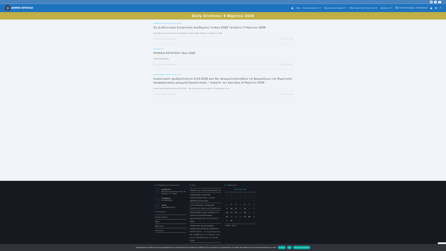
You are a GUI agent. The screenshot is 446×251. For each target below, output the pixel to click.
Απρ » (234, 225)
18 (236, 213)
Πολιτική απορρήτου (301, 247)
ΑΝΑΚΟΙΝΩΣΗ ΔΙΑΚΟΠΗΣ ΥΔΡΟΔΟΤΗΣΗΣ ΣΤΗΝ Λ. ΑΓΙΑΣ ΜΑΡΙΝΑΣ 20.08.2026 (202, 198)
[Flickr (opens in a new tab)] (435, 2)
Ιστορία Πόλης (161, 217)
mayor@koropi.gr (168, 207)
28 (249, 217)
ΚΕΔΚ (157, 222)
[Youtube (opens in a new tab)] (439, 2)
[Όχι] (443, 247)
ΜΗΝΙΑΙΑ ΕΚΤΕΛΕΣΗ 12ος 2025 (174, 52)
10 (231, 209)
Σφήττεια (159, 226)
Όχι (289, 247)
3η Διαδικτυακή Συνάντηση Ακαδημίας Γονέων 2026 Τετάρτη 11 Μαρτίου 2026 (209, 27)
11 (236, 209)
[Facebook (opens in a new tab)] (431, 2)
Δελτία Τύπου (171, 23)
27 (245, 217)
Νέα (179, 23)
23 (227, 217)
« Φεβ (227, 225)
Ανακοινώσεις (158, 23)
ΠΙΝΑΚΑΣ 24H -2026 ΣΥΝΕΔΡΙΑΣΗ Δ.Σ (205, 190)
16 (227, 213)
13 (245, 209)
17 (231, 213)
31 (231, 221)
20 (245, 213)
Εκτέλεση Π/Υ (158, 49)
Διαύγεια (159, 230)
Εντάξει (282, 247)
